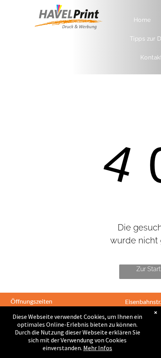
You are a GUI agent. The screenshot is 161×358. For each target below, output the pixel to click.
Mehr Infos (97, 348)
